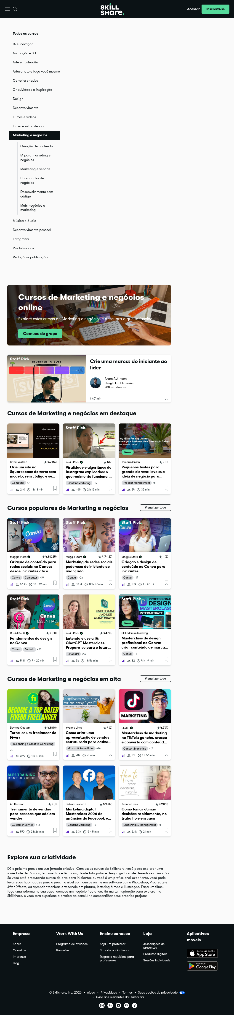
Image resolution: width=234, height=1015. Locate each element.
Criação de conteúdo (36, 146)
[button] (7, 9)
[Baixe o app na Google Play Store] (204, 966)
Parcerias (62, 950)
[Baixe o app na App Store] (204, 954)
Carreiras (19, 950)
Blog (16, 963)
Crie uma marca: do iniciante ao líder (128, 364)
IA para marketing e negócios (35, 157)
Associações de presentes (154, 945)
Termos (127, 992)
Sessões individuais (156, 960)
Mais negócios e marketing (32, 207)
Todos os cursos (25, 33)
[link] (33, 458)
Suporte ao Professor (115, 950)
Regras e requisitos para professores (117, 958)
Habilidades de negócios (32, 180)
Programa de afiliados (72, 944)
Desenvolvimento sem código (36, 194)
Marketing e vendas (35, 169)
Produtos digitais (155, 954)
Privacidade (109, 992)
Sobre (17, 944)
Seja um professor (112, 944)
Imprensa (19, 956)
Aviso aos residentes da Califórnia (120, 997)
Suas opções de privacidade (158, 992)
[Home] (112, 9)
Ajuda (91, 992)
